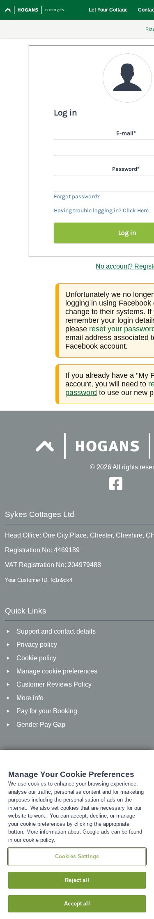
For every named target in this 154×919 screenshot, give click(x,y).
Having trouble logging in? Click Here (101, 210)
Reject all (77, 880)
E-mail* (126, 133)
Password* (126, 168)
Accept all (77, 904)
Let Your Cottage (108, 10)
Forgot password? (77, 196)
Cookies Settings (77, 856)
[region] (77, 834)
